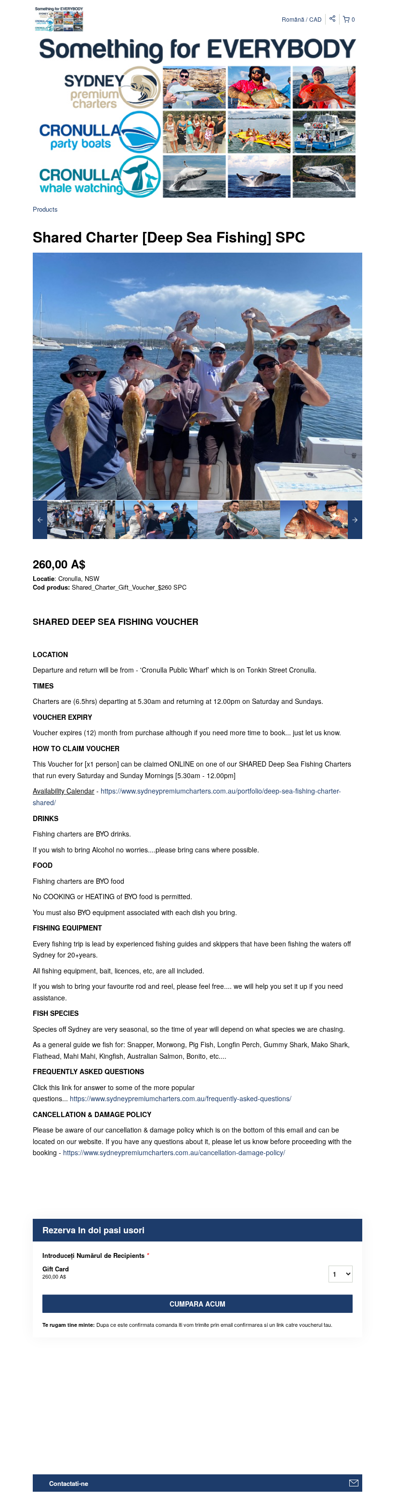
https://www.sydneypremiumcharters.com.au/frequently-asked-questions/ (180, 1098)
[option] (74, 519)
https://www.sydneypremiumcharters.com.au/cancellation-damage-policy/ (174, 1152)
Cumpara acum (197, 1304)
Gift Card (55, 1272)
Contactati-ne (68, 1483)
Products (45, 209)
